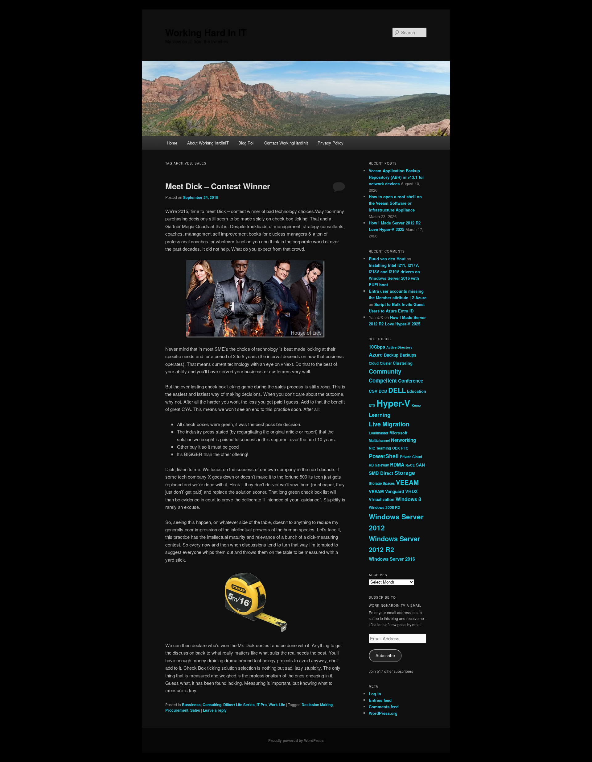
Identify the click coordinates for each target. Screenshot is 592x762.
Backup (391, 355)
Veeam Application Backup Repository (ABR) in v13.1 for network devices (396, 177)
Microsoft (398, 433)
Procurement (176, 710)
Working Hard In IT (205, 32)
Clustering (403, 363)
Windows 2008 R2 (384, 507)
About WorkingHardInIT (208, 143)
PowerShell (384, 456)
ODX (396, 448)
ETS (372, 405)
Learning (379, 414)
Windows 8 (408, 499)
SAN (420, 465)
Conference (410, 380)
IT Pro (262, 704)
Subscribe (385, 655)
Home (172, 143)
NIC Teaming (380, 448)
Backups (408, 355)
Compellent (383, 380)
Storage (404, 473)
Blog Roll (246, 143)
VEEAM (407, 482)
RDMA (397, 464)
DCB (383, 391)
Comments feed (384, 707)
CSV (373, 391)
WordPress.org (383, 713)
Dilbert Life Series (239, 704)
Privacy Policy (330, 143)
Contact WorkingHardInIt (286, 143)
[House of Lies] (255, 299)
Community (385, 371)
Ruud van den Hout (387, 259)
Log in (375, 694)
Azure (376, 354)
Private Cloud (411, 456)
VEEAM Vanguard (386, 491)
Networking (403, 440)
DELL (397, 390)
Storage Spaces (382, 483)
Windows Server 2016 (392, 558)
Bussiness (191, 704)
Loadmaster (378, 432)
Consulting (212, 704)
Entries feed (380, 700)
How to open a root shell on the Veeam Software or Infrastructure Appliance (395, 203)
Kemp (416, 405)
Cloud (374, 363)
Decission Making (317, 704)
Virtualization (381, 499)
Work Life (277, 704)
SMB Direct (381, 473)
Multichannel (379, 440)
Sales (195, 710)
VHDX (411, 491)
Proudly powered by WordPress (296, 740)
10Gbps (377, 346)
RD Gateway (379, 465)
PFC (404, 448)
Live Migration (389, 424)
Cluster (386, 363)
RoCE (410, 465)
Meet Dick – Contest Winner (217, 186)
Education (416, 391)
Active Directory (399, 347)
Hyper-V (393, 402)
